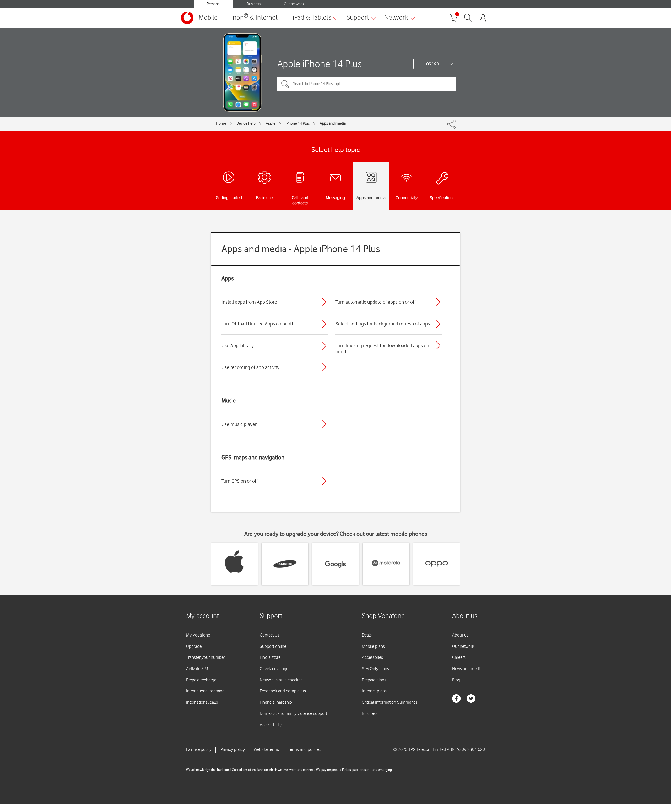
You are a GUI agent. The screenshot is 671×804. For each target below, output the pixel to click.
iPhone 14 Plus (298, 123)
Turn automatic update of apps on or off (376, 302)
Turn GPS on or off (239, 481)
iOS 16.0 (432, 64)
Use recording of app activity (250, 367)
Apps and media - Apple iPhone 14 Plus (300, 249)
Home (221, 123)
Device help (246, 123)
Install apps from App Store (249, 302)
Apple (270, 123)
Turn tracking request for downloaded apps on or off (382, 348)
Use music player (239, 424)
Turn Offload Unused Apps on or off (257, 324)
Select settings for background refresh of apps (383, 324)
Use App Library (237, 345)
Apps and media (333, 123)
